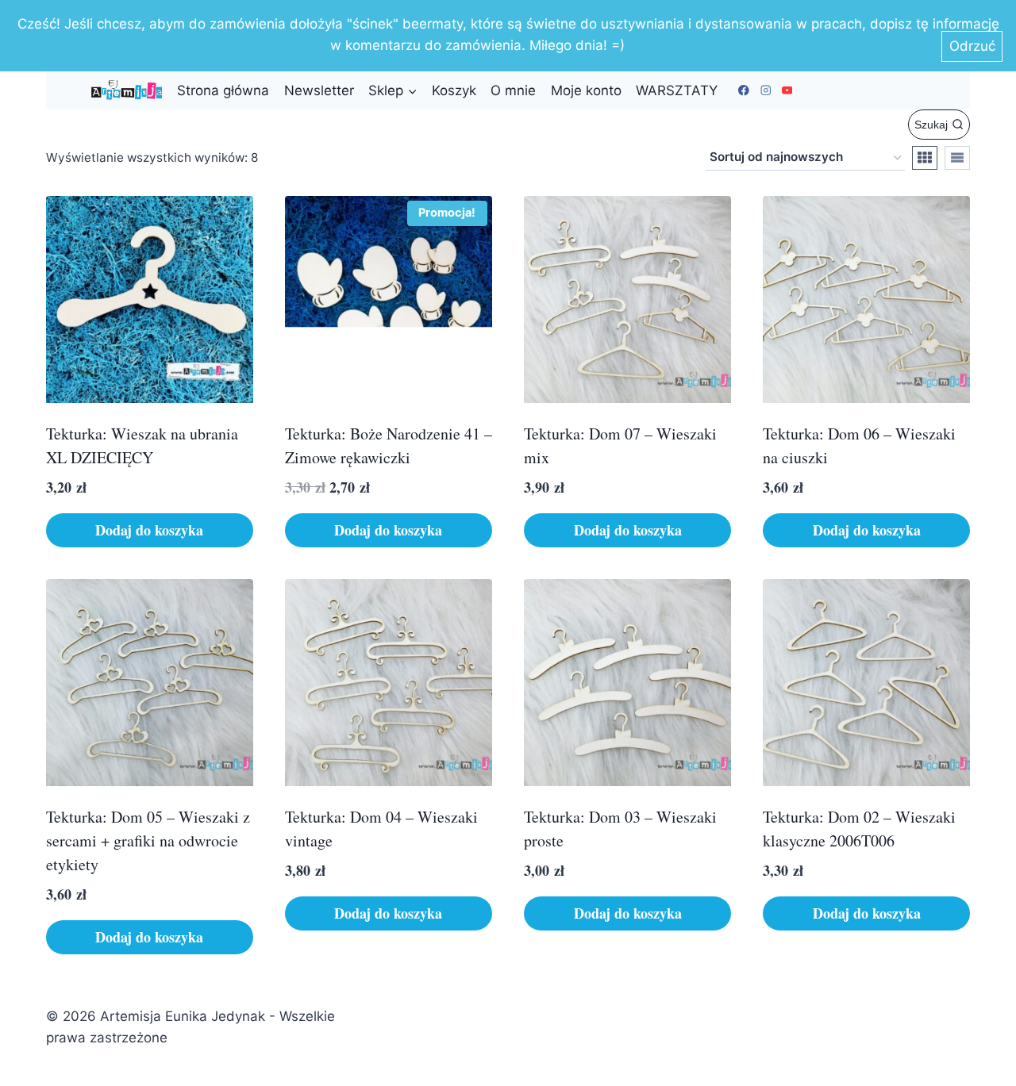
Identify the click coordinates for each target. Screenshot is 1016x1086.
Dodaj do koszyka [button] (149, 530)
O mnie (513, 90)
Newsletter (319, 90)
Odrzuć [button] (972, 46)
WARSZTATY (677, 90)
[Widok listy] (957, 158)
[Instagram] (765, 91)
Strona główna (223, 90)
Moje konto (586, 90)
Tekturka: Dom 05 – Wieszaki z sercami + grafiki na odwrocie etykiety (148, 840)
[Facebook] (744, 91)
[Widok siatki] (924, 158)
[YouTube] (787, 91)
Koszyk (454, 90)
